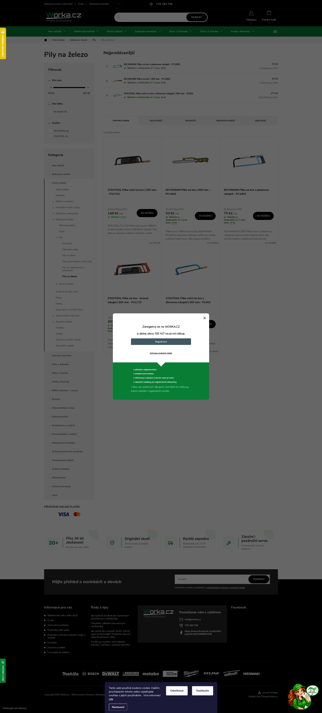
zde (111, 699)
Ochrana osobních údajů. (161, 353)
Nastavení (118, 707)
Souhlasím (202, 691)
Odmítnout (176, 691)
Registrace (161, 341)
